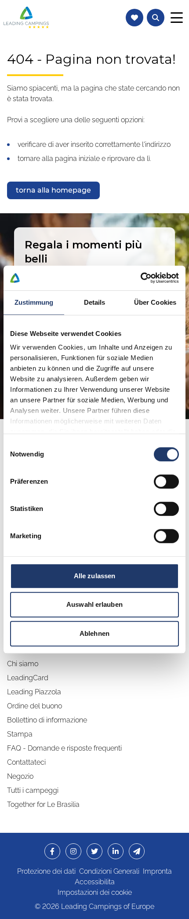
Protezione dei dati (46, 871)
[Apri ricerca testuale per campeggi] (155, 17)
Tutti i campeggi (32, 790)
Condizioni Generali (109, 871)
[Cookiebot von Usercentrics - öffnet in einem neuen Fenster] (140, 278)
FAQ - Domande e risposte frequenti (64, 748)
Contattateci (26, 762)
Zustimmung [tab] (34, 302)
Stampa (20, 734)
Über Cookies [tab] (155, 302)
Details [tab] (94, 302)
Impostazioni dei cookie (95, 892)
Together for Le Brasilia (43, 804)
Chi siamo (22, 664)
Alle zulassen (94, 576)
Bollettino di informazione (47, 720)
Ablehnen (94, 633)
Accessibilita (95, 882)
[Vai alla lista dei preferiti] (134, 17)
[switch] (166, 481)
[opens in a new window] (52, 851)
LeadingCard (27, 678)
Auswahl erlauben (94, 604)
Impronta (157, 871)
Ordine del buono (34, 706)
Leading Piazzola (34, 692)
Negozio (20, 776)
